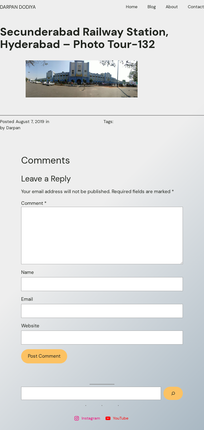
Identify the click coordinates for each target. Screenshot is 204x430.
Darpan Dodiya (18, 7)
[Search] (173, 393)
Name (27, 272)
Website (30, 326)
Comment (34, 203)
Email (27, 299)
